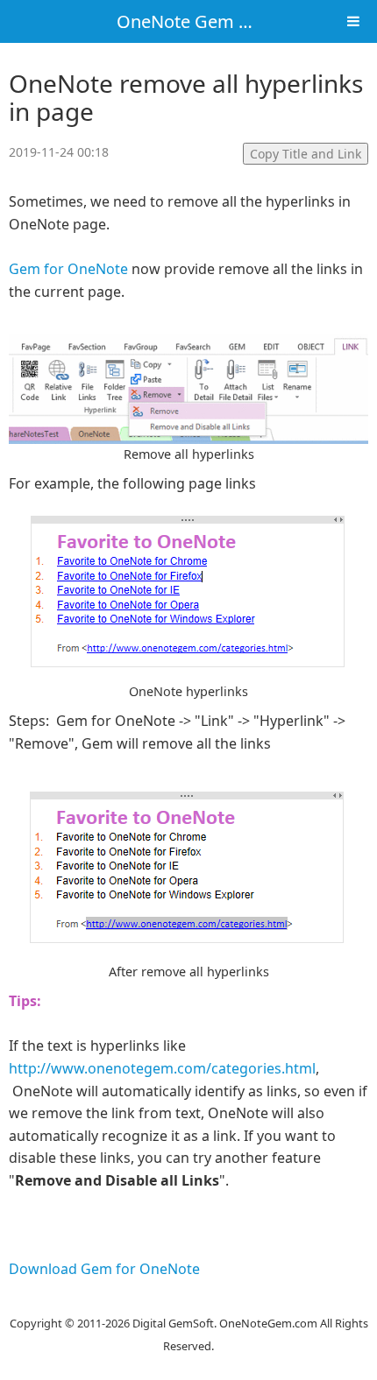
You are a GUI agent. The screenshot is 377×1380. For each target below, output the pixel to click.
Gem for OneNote (70, 268)
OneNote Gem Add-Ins (209, 21)
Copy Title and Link (305, 153)
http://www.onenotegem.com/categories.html (162, 1068)
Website (188, 1301)
